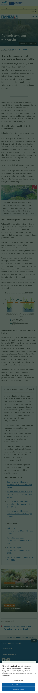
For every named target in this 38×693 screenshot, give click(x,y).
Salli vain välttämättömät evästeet (19, 684)
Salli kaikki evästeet (18, 689)
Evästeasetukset (18, 680)
